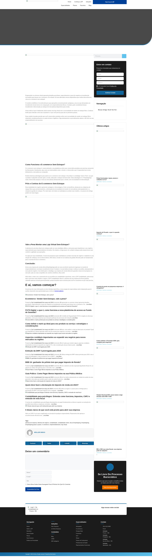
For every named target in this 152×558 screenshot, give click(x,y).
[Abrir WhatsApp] (148, 554)
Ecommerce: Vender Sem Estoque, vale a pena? (46, 299)
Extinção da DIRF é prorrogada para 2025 (43, 351)
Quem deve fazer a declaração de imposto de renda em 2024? (52, 385)
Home (69, 1)
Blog (90, 5)
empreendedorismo (55, 424)
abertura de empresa (31, 422)
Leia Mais (89, 304)
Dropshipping (85, 422)
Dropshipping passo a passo (33, 424)
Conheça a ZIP (78, 1)
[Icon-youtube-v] (109, 511)
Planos (75, 5)
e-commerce (45, 424)
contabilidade (53, 422)
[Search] (124, 56)
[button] (33, 443)
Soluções (88, 1)
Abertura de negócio (43, 422)
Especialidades (65, 5)
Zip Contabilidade (36, 302)
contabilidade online (63, 422)
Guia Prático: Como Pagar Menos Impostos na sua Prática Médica (53, 374)
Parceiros (83, 5)
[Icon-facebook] (106, 511)
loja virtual (64, 424)
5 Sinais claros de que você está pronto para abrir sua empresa (52, 410)
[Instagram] (102, 511)
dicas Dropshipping (75, 422)
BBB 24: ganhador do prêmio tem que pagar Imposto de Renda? (53, 362)
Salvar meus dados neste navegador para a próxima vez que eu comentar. (48, 484)
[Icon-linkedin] (113, 511)
